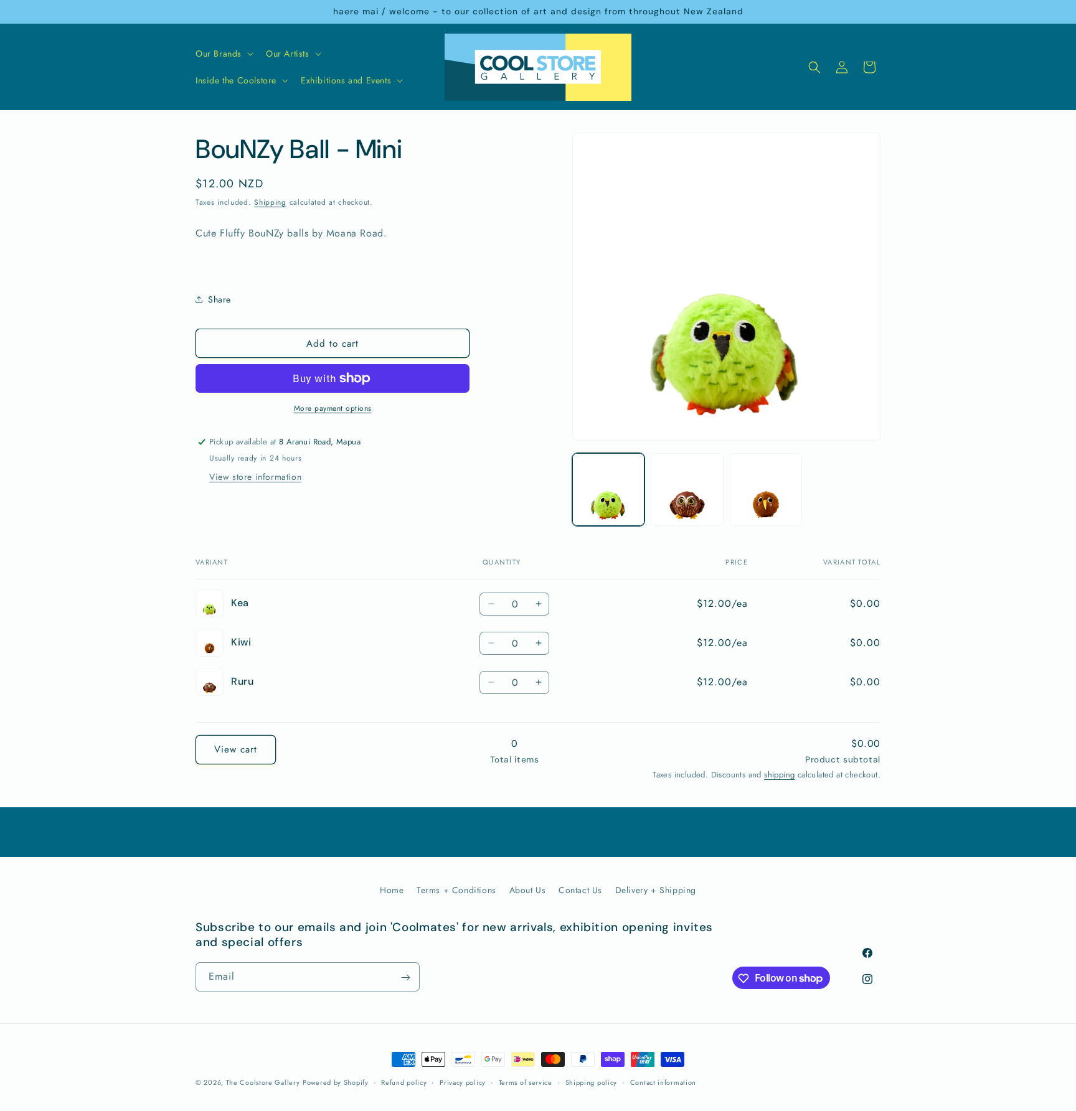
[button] (223, 53)
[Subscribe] (405, 977)
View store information (255, 477)
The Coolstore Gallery (263, 1082)
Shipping (270, 202)
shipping (779, 775)
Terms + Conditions (456, 890)
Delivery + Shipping (655, 890)
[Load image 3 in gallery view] (766, 489)
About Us (527, 890)
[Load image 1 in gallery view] (608, 489)
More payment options (333, 408)
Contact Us (580, 890)
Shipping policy (591, 1082)
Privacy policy (463, 1082)
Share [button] (219, 299)
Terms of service (525, 1082)
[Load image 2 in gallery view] (687, 489)
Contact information (663, 1082)
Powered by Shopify (336, 1082)
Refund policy (404, 1082)
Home (392, 890)
